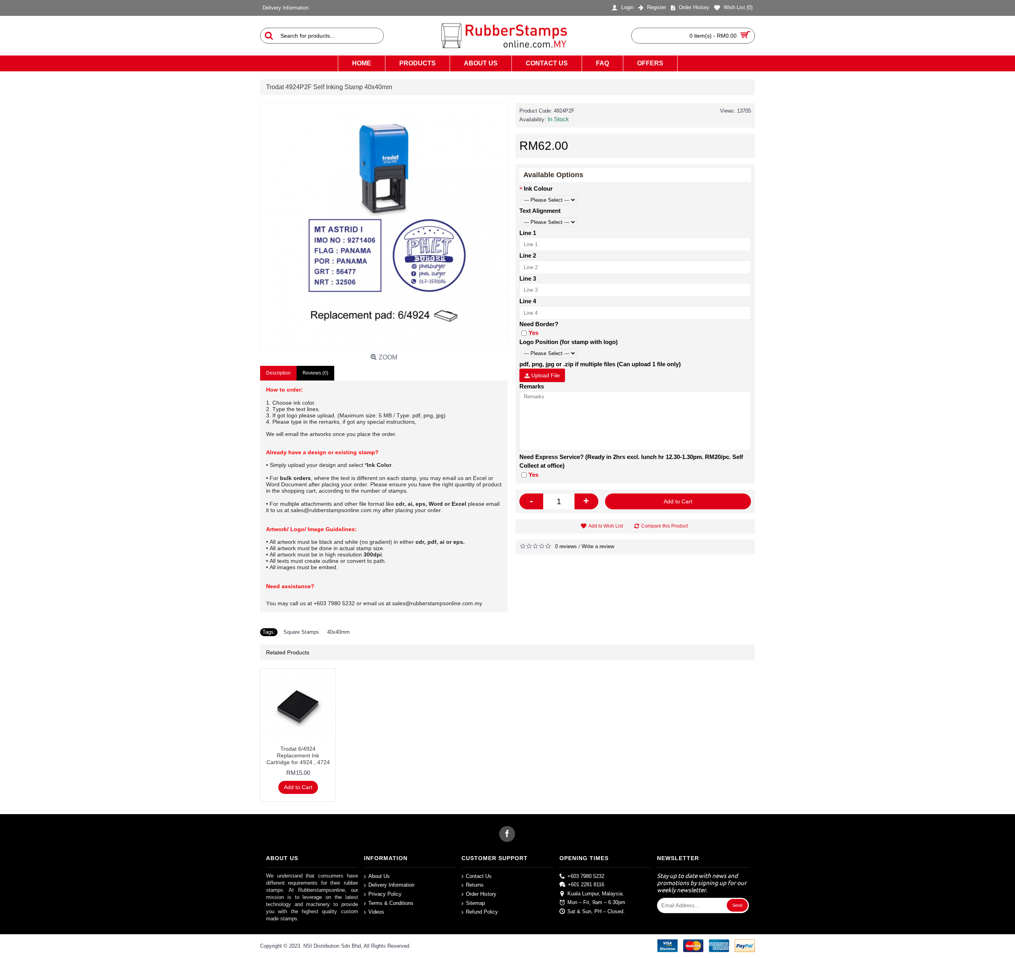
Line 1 (527, 232)
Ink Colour (538, 188)
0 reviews (566, 546)
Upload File (545, 375)
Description (278, 373)
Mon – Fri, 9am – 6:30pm (596, 902)
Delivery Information (391, 885)
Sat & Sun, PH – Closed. (596, 911)
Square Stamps (301, 632)
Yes (533, 332)
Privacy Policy (385, 894)
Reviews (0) (315, 373)
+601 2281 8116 (586, 884)
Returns (475, 885)
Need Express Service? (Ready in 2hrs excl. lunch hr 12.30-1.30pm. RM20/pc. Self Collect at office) (631, 461)
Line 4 (527, 301)
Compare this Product (664, 526)
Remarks (531, 386)
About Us (379, 876)
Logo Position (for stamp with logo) (568, 341)
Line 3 (527, 278)
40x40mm (338, 632)
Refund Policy (482, 912)
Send (737, 905)
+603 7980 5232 (585, 876)
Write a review (598, 546)
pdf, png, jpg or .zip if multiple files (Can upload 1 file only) (600, 364)
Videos (376, 912)
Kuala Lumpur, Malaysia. (595, 893)
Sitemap (475, 903)
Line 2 (527, 255)
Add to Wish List (605, 526)
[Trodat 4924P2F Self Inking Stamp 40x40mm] (384, 226)
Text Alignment (540, 210)
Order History (481, 894)
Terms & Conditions (391, 903)
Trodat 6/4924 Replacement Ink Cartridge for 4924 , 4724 (298, 755)
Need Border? (538, 324)
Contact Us (479, 876)
